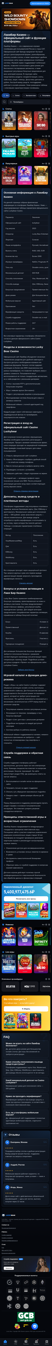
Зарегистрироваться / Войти (40, 3)
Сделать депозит (26, 583)
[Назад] (46, 109)
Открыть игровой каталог (26, 747)
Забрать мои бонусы (26, 670)
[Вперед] (49, 109)
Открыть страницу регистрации (26, 491)
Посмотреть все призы (26, 899)
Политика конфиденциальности (10, 1240)
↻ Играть (26, 1009)
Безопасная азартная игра (8, 1253)
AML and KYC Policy (7, 1250)
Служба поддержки (6, 1235)
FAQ (3, 1247)
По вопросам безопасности (9, 1228)
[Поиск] (4, 101)
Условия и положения (7, 1237)
